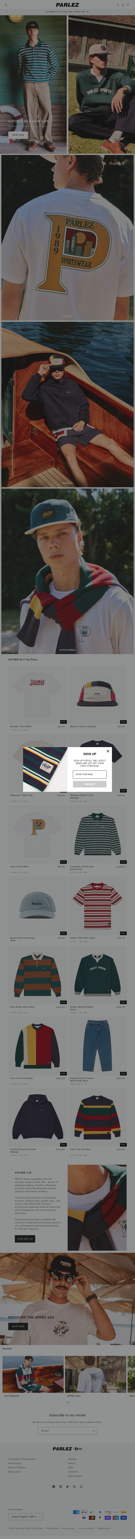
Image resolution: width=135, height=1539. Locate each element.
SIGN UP (89, 784)
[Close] (108, 751)
